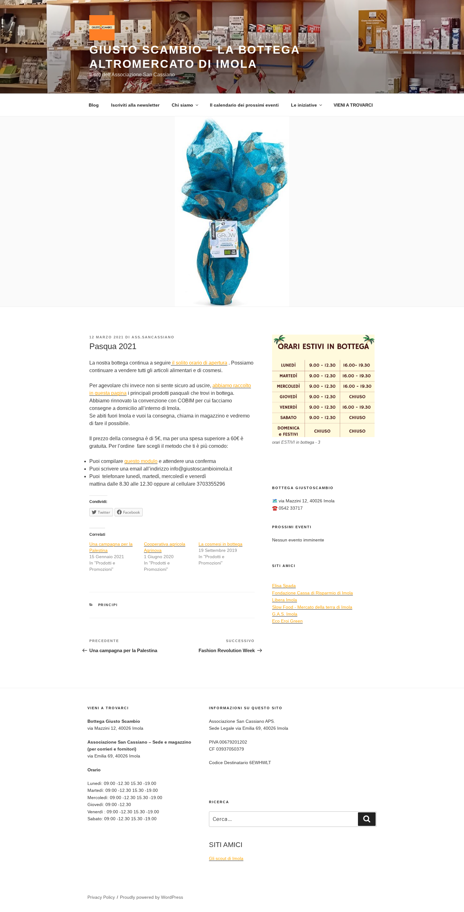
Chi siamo (182, 105)
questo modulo (141, 461)
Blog (94, 105)
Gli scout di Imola (226, 858)
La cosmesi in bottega (220, 544)
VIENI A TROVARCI (353, 105)
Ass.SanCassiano (153, 337)
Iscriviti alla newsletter (135, 105)
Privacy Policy (101, 897)
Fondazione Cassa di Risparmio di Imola (312, 592)
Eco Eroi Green (287, 620)
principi (108, 605)
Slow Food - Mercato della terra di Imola (312, 607)
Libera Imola (284, 599)
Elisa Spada (284, 585)
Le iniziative (304, 105)
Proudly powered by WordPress (151, 897)
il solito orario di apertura (199, 362)
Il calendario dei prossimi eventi (244, 105)
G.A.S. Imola (284, 614)
